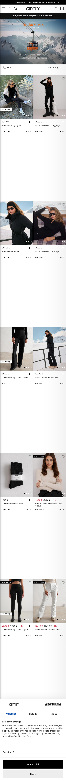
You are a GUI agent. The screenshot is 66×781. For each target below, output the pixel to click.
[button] (24, 115)
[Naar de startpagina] (33, 9)
